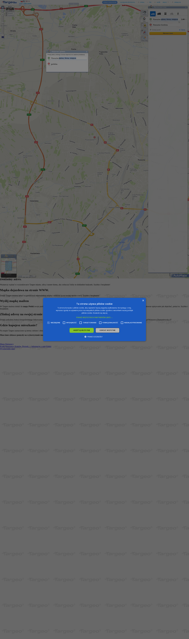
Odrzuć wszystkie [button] (107, 330)
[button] (94, 317)
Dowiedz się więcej (100, 313)
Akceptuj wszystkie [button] (81, 330)
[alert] (94, 319)
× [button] (143, 301)
